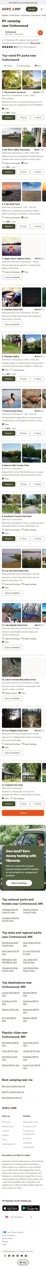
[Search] (40, 32)
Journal (5, 1130)
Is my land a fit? (29, 1126)
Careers (5, 1135)
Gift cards (6, 1121)
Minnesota (25, 15)
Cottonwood (35, 15)
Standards (27, 1142)
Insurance (27, 1138)
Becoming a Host (30, 1121)
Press (4, 1139)
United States (14, 15)
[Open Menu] (41, 9)
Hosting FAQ (28, 1147)
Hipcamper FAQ (9, 1143)
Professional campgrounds (29, 1132)
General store (7, 1126)
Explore (5, 15)
